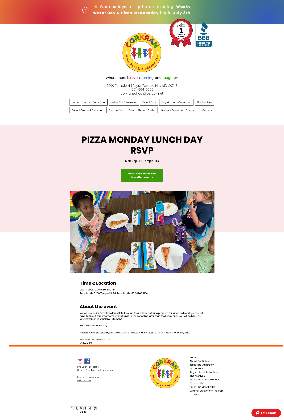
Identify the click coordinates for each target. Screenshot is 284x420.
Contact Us (196, 383)
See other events (142, 177)
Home (193, 357)
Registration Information (203, 372)
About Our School (200, 361)
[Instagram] (80, 361)
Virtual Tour (196, 368)
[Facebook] (87, 361)
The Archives (197, 376)
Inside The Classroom (202, 364)
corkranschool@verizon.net (142, 93)
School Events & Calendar (203, 379)
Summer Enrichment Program (203, 390)
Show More (86, 343)
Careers (194, 394)
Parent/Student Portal (202, 387)
